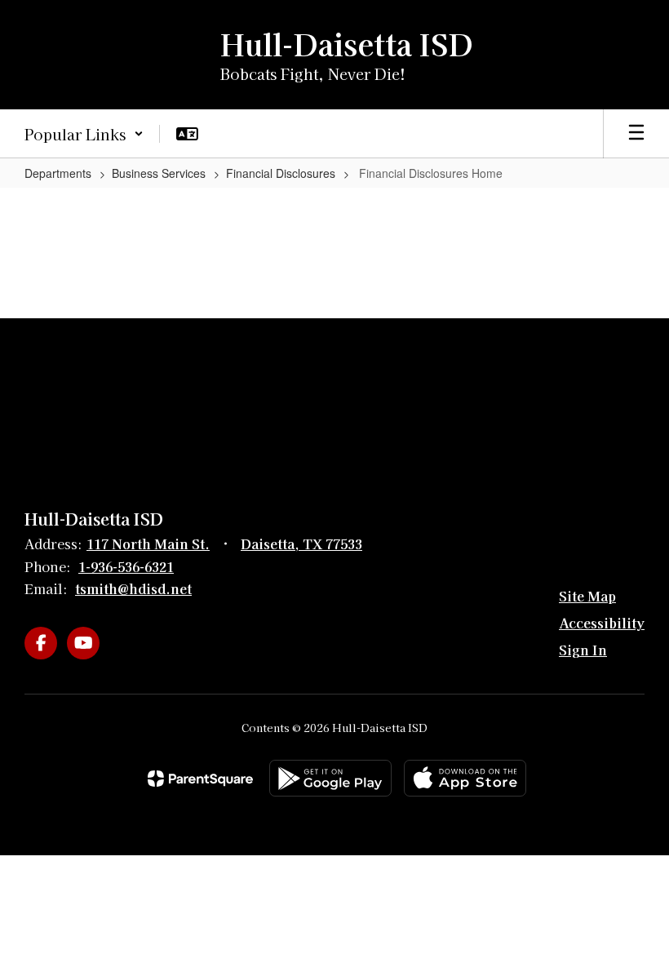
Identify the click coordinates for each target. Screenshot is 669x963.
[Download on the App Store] (465, 778)
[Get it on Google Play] (330, 778)
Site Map (587, 596)
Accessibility (602, 622)
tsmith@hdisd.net (133, 588)
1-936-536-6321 (126, 566)
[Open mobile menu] (636, 133)
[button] (84, 133)
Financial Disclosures (280, 173)
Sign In (583, 649)
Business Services (159, 173)
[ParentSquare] (200, 778)
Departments (57, 173)
